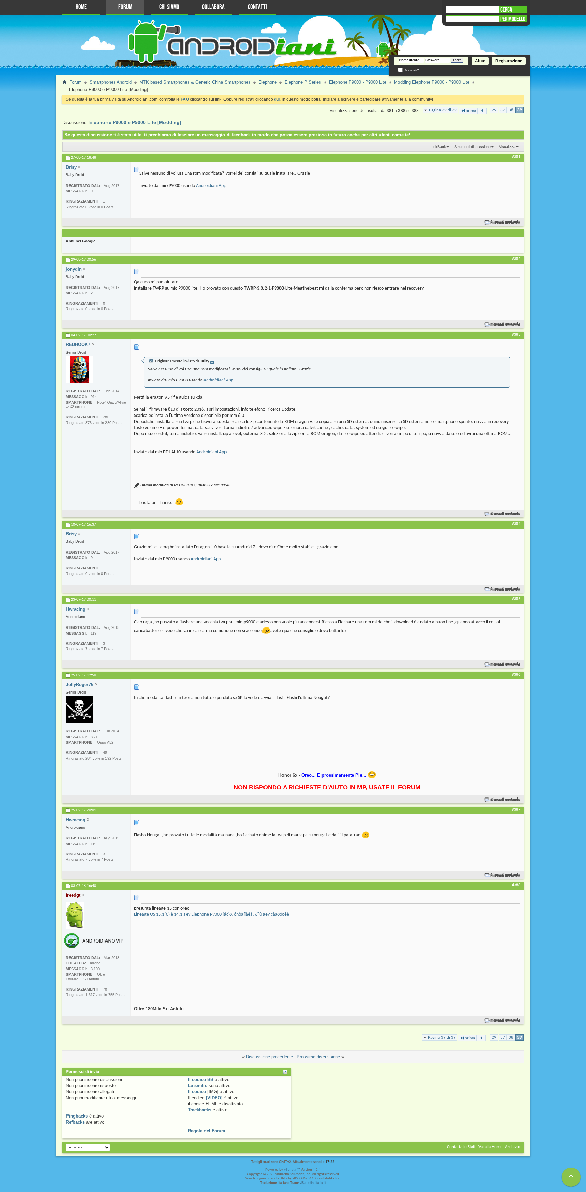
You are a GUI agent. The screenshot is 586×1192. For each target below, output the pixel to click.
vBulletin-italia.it (313, 1183)
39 (519, 110)
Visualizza (507, 147)
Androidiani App (211, 185)
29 (494, 110)
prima (471, 111)
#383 (516, 335)
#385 (516, 599)
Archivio (512, 1147)
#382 (516, 259)
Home (81, 7)
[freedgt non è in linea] (75, 915)
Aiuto (480, 61)
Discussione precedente (269, 1056)
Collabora (213, 7)
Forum (125, 7)
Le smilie (197, 1085)
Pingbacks (77, 1116)
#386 (516, 675)
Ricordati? (411, 70)
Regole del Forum (207, 1130)
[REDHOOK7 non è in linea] (79, 369)
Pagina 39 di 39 (443, 110)
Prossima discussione (318, 1056)
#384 (516, 524)
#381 (516, 157)
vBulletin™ (292, 1170)
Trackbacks (199, 1109)
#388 (516, 885)
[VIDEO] (214, 1097)
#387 (516, 810)
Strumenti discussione (472, 147)
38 (511, 110)
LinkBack (438, 147)
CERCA (506, 9)
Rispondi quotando (505, 222)
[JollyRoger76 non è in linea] (79, 709)
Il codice (197, 1091)
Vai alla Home (490, 1147)
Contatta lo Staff (461, 1147)
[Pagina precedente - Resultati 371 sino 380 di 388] (482, 111)
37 (502, 110)
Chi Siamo (169, 7)
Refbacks (75, 1122)
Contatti (257, 7)
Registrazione (508, 61)
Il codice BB (200, 1079)
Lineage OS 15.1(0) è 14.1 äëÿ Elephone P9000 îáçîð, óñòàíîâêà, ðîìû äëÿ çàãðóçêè (211, 914)
